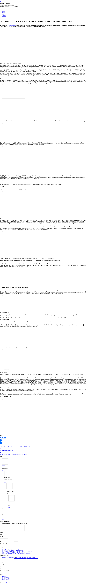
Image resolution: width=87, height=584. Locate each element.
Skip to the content (3, 0)
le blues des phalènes (10, 446)
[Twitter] (43, 441)
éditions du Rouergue (3, 446)
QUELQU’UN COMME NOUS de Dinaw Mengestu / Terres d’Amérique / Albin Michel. (16, 553)
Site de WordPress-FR (5, 579)
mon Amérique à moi (17, 446)
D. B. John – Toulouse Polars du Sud (8, 557)
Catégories (2, 568)
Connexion (4, 576)
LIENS (3, 11)
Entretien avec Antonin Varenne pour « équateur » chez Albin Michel (17, 560)
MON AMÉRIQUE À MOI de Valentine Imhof (28, 446)
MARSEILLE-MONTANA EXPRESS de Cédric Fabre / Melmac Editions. (14, 552)
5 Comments (10, 23)
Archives (1, 564)
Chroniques (4, 15)
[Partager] (43, 443)
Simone (3, 465)
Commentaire (2, 530)
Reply (3, 470)
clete (6, 23)
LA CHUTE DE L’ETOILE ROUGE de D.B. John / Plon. (25, 557)
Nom (1, 532)
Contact (3, 12)
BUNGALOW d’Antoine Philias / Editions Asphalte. (10, 549)
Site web (1, 536)
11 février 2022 (2, 23)
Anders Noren (6, 582)
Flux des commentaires (6, 578)
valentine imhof (38, 446)
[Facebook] (43, 440)
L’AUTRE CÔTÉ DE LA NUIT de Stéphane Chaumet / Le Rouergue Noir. (26, 558)
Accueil (3, 8)
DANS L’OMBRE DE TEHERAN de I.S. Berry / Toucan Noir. (12, 550)
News (3, 10)
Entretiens (4, 9)
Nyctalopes (2, 1)
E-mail (1, 534)
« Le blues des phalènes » (11, 25)
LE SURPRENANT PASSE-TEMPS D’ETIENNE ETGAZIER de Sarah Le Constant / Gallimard (18, 551)
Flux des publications (5, 577)
